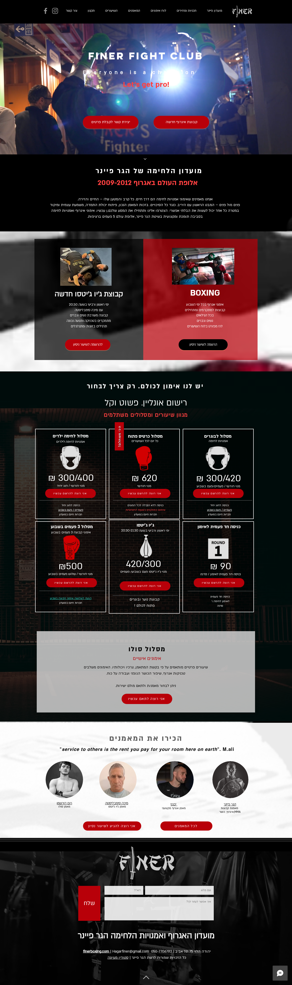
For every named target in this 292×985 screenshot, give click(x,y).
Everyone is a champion (140, 72)
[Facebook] (46, 11)
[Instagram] (55, 11)
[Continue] (145, 159)
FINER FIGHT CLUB (146, 55)
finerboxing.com (96, 951)
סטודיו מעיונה (117, 957)
